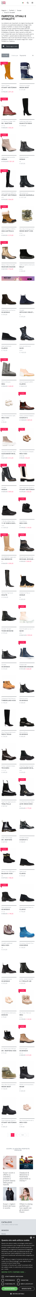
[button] (18, 1272)
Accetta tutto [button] (9, 1289)
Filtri (5, 55)
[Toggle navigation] (32, 2)
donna (4, 1234)
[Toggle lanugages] (23, 2)
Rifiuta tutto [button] (26, 1289)
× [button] (33, 1237)
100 (22, 1135)
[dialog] (18, 1266)
